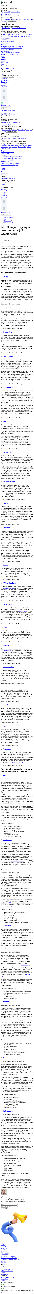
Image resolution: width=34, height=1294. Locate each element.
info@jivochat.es (5, 1280)
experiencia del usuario (16, 762)
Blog (2, 64)
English (3, 110)
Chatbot (14, 19)
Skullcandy (7, 307)
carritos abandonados (17, 861)
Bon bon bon (7, 332)
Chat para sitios (6, 19)
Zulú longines (8, 356)
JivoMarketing (6, 28)
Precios (3, 57)
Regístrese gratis (5, 107)
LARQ (5, 277)
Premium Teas (8, 667)
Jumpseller (7, 926)
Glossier (6, 645)
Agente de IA (6, 12)
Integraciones (13, 36)
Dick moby (7, 749)
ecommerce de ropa (8, 588)
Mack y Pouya (8, 452)
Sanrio (5, 627)
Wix (4, 776)
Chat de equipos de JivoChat (9, 1258)
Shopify (5, 869)
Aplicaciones (4, 62)
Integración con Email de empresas (11, 1259)
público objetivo (23, 611)
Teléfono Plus (22, 36)
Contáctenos (4, 1274)
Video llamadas (5, 1253)
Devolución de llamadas (19, 28)
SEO (9, 903)
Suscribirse (4, 1208)
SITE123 (6, 948)
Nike (4, 421)
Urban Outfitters (9, 583)
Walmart (6, 528)
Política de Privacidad (7, 1271)
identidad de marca (6, 650)
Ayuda (3, 61)
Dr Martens (7, 604)
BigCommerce (8, 1111)
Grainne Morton (9, 482)
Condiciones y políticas (7, 1269)
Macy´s (5, 503)
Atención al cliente (6, 14)
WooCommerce (8, 1058)
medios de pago (25, 965)
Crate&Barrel (8, 387)
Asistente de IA (15, 12)
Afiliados (3, 59)
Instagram (29, 19)
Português (12, 110)
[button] (17, 5)
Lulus (5, 565)
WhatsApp (21, 19)
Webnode (6, 1002)
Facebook (3, 1246)
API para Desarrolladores (8, 1277)
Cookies (3, 1272)
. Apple (5, 705)
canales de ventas (11, 906)
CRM (8, 38)
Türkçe (7, 110)
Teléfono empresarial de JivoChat (11, 34)
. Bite (4, 726)
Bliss (5, 687)
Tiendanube (7, 840)
